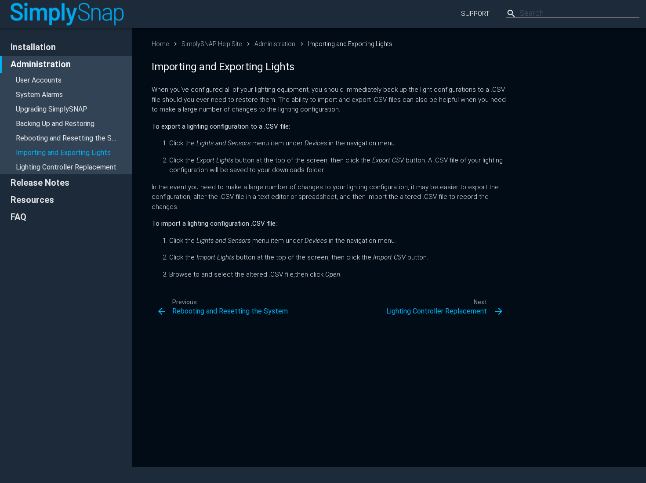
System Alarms (39, 94)
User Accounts (39, 80)
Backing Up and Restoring (55, 123)
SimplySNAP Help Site (211, 43)
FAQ (18, 217)
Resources (32, 200)
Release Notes (40, 182)
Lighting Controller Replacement (66, 167)
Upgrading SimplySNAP (51, 109)
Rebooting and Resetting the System (73, 138)
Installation (33, 47)
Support (475, 14)
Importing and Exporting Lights (63, 152)
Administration (41, 64)
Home (160, 43)
